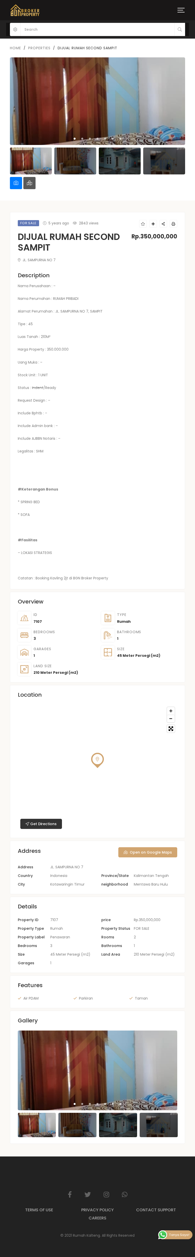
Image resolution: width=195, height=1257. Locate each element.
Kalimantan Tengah (151, 875)
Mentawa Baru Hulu (151, 884)
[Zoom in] (171, 711)
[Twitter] (88, 1194)
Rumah (124, 621)
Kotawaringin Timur (67, 884)
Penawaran (60, 937)
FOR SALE (141, 928)
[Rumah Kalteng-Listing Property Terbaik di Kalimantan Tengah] (25, 10)
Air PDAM (31, 998)
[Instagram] (106, 1194)
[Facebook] (70, 1194)
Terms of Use (39, 1210)
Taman (141, 998)
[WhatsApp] (124, 1194)
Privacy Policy (97, 1210)
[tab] (16, 183)
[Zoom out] (171, 718)
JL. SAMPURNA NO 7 (39, 260)
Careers (97, 1218)
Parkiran (86, 998)
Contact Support (156, 1210)
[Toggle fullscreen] (171, 728)
